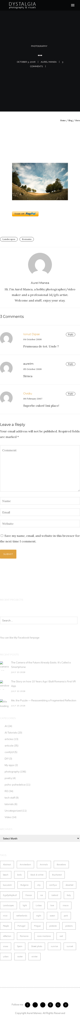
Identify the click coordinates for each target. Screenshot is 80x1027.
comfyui (53, 885)
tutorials (9, 804)
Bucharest (57, 874)
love (52, 905)
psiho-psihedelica (15, 784)
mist (5, 915)
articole (9, 745)
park (66, 915)
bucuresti (7, 885)
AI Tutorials (11, 732)
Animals (44, 864)
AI (6, 726)
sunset (70, 946)
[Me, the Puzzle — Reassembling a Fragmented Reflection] (4, 704)
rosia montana (44, 936)
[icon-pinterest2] (43, 1004)
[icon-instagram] (51, 1004)
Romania (26, 239)
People (6, 926)
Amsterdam (25, 864)
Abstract (7, 864)
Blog (70, 120)
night (38, 915)
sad (61, 936)
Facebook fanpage (28, 637)
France (28, 895)
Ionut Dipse (31, 334)
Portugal (21, 926)
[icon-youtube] (65, 1004)
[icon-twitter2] (36, 1004)
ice (41, 895)
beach (5, 874)
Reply (70, 334)
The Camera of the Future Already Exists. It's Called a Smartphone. (41, 664)
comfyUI (9, 752)
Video (8, 817)
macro (65, 905)
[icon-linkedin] (59, 1004)
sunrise (54, 946)
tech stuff (10, 797)
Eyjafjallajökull (10, 895)
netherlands (21, 915)
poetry (8, 778)
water (20, 956)
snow (5, 946)
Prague (37, 926)
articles (9, 739)
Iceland (55, 895)
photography (39, 46)
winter (34, 956)
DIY (7, 758)
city (39, 885)
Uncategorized (13, 810)
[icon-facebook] (28, 1004)
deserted (69, 885)
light (25, 905)
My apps (9, 765)
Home (63, 120)
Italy (69, 895)
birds (19, 874)
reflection (7, 936)
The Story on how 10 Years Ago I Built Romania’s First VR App (43, 683)
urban (6, 956)
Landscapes (8, 239)
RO (6, 791)
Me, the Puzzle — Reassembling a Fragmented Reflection (43, 700)
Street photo (36, 946)
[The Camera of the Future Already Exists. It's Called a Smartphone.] (4, 666)
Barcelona (61, 864)
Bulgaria (24, 885)
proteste (53, 926)
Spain (19, 946)
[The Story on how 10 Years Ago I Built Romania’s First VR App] (4, 685)
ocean (52, 915)
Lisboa (39, 905)
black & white (37, 874)
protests (69, 926)
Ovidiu (27, 393)
